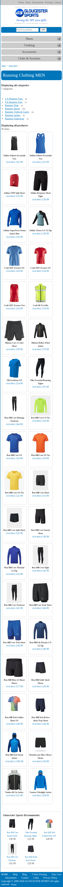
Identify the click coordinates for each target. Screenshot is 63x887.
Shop (28, 2)
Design (13, 884)
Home (21, 2)
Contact (57, 2)
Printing (49, 2)
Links (36, 878)
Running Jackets (12, 115)
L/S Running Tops (14, 99)
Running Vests (11, 105)
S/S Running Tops (13, 102)
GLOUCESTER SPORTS (37, 881)
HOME (4, 874)
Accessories (29, 51)
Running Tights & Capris (17, 112)
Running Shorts (12, 108)
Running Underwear (14, 118)
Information (37, 2)
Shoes (29, 38)
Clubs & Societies (29, 58)
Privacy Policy (50, 878)
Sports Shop (13, 66)
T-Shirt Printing (39, 874)
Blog (24, 874)
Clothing (29, 45)
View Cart (56, 874)
